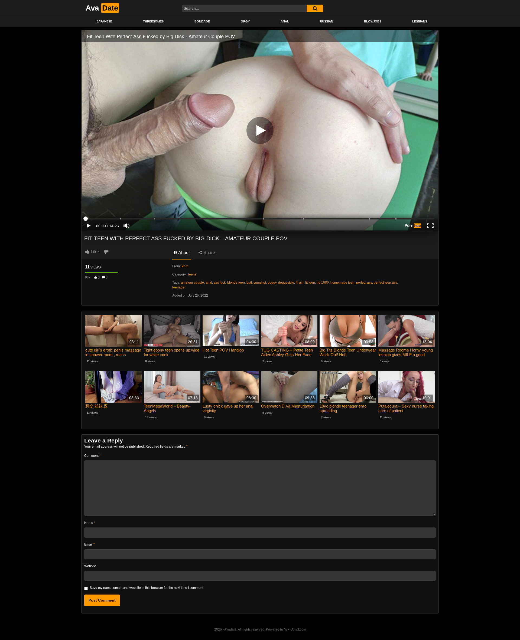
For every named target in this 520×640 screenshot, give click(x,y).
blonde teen (236, 282)
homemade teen (342, 282)
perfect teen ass (385, 282)
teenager (179, 287)
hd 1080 (323, 282)
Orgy (245, 21)
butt (249, 282)
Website (90, 566)
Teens (191, 274)
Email (89, 544)
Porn (184, 266)
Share (208, 252)
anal (209, 282)
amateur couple (192, 282)
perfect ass (364, 282)
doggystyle (286, 282)
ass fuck (220, 282)
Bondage (202, 21)
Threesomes (153, 21)
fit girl (300, 282)
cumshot (259, 282)
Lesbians (419, 21)
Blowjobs (372, 21)
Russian (326, 21)
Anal (285, 21)
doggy (272, 282)
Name (89, 523)
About (183, 252)
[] (315, 8)
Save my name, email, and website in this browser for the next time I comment (146, 588)
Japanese (104, 21)
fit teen (310, 282)
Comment (92, 456)
